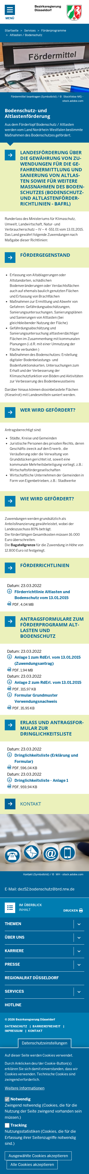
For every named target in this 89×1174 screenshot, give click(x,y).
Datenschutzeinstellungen (44, 1043)
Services (14, 991)
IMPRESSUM (14, 1031)
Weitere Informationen (24, 1088)
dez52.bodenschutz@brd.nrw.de (46, 889)
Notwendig (20, 1099)
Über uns (14, 937)
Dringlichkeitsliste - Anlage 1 (41, 780)
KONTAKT (35, 1031)
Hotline (13, 1004)
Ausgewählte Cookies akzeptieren (38, 1155)
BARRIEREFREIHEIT (47, 1026)
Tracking (18, 1125)
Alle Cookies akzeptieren (32, 1164)
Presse (12, 964)
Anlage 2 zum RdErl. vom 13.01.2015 (47, 682)
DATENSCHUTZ (16, 1026)
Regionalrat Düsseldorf (32, 977)
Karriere (14, 950)
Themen (13, 923)
